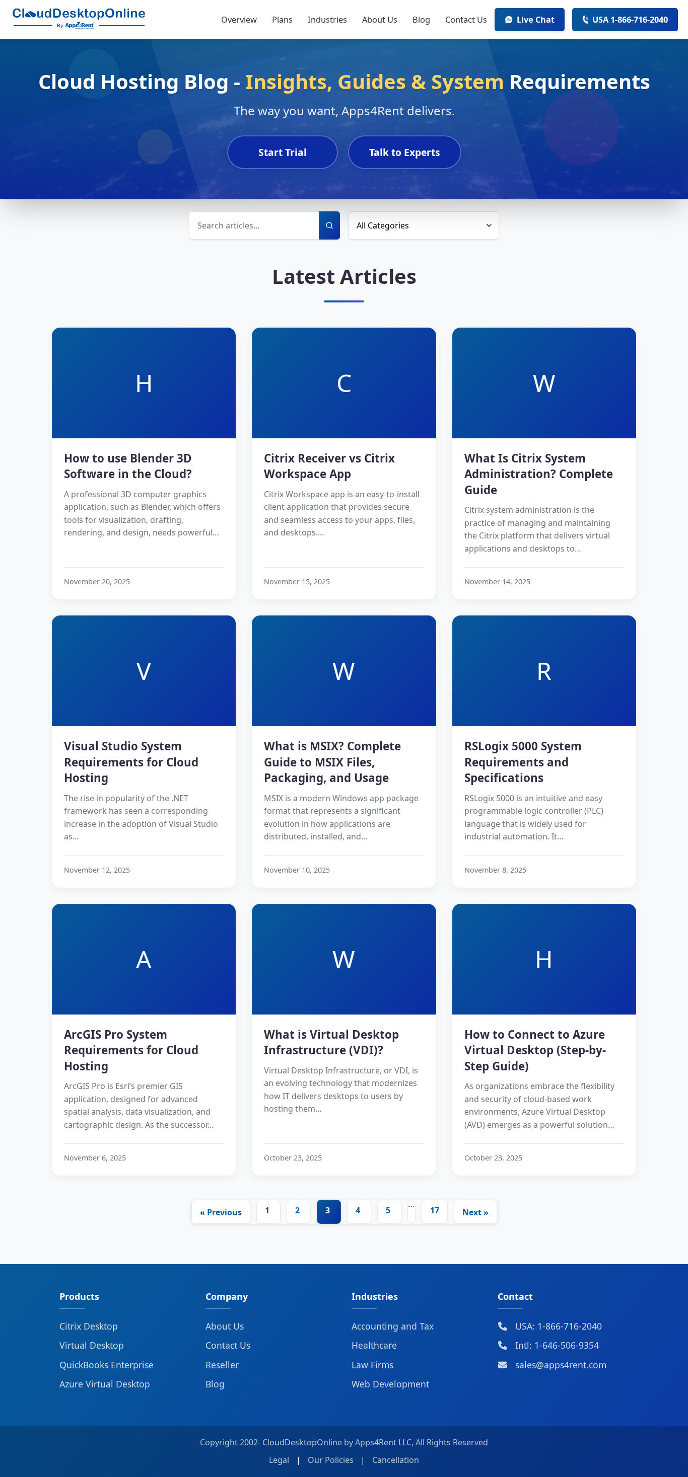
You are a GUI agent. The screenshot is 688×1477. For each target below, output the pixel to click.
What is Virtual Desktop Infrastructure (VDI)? (331, 1042)
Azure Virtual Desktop (104, 1384)
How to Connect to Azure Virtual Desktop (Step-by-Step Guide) (535, 1050)
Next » (475, 1212)
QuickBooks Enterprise (106, 1365)
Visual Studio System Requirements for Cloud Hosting (131, 762)
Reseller (222, 1365)
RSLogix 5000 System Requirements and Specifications (523, 762)
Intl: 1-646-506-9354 (556, 1345)
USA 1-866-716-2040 (630, 19)
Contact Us (466, 19)
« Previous (221, 1212)
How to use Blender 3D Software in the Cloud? (128, 466)
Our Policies (331, 1459)
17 (434, 1210)
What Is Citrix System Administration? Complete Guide (538, 474)
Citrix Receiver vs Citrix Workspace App (329, 466)
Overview (239, 19)
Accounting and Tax (393, 1326)
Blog (421, 19)
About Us (379, 19)
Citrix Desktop (88, 1326)
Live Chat (536, 19)
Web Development (390, 1384)
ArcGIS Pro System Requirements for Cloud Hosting (131, 1050)
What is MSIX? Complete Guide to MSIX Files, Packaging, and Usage (332, 762)
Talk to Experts (404, 152)
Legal (279, 1459)
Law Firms (372, 1365)
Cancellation (395, 1459)
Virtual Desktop (91, 1345)
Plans (282, 19)
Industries (327, 19)
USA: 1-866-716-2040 (557, 1326)
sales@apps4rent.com (559, 1365)
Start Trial (282, 152)
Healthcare (374, 1345)
